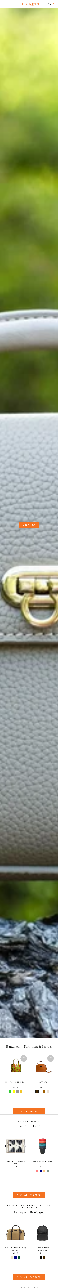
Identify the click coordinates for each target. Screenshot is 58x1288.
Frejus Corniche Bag (15, 1082)
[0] (55, 4)
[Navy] (41, 1171)
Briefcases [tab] (37, 1212)
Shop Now (29, 525)
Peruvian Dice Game (42, 1161)
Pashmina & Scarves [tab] (38, 1046)
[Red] (37, 1171)
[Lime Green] (10, 1091)
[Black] (41, 1257)
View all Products (29, 1111)
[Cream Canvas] (41, 1091)
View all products (29, 1195)
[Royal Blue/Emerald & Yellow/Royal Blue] (10, 1171)
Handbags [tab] (13, 1046)
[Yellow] (14, 1091)
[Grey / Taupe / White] (14, 1171)
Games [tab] (22, 1126)
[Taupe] (48, 1091)
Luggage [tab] (20, 1212)
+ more (15, 1174)
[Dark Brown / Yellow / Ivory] (21, 1171)
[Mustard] (21, 1091)
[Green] (19, 1257)
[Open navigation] (3, 4)
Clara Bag (42, 1082)
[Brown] (37, 1091)
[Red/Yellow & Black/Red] (17, 1171)
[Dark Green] (48, 1171)
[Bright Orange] (44, 1171)
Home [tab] (35, 1126)
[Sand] (12, 1257)
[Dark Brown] (17, 1091)
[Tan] (44, 1091)
